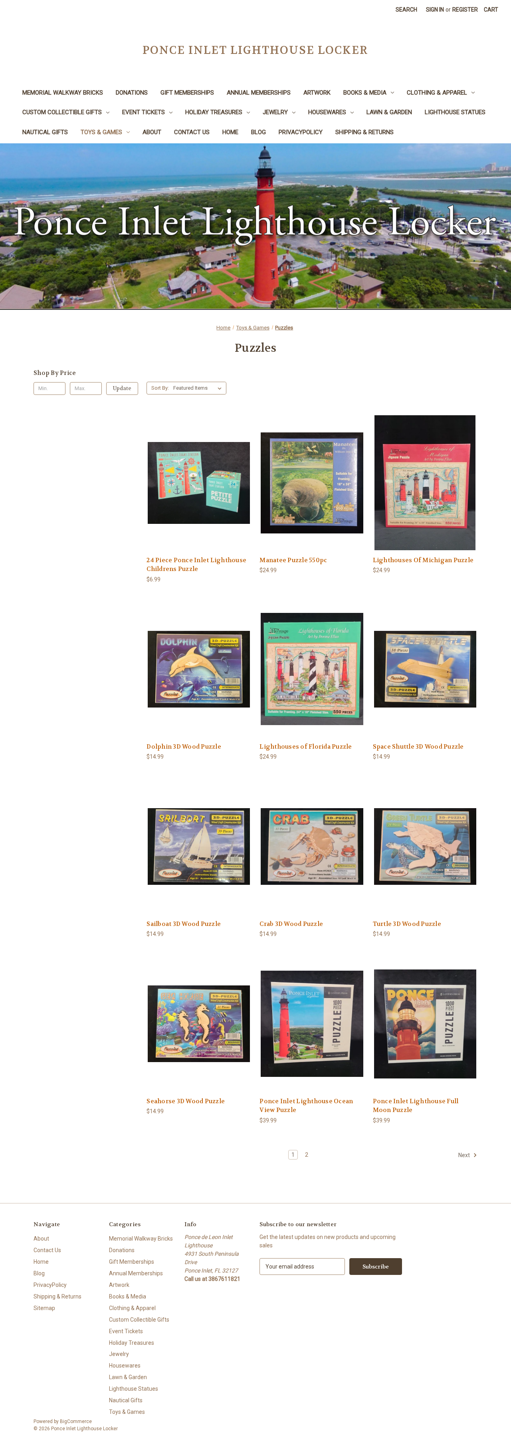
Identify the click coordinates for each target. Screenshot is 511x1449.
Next (464, 1155)
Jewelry (275, 112)
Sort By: (160, 388)
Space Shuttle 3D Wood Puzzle (418, 747)
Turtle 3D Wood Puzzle (407, 924)
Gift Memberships (187, 92)
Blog (258, 132)
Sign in (435, 9)
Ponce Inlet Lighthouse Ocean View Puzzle (306, 1105)
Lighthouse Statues (455, 112)
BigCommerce (76, 1421)
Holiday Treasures (213, 112)
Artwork (317, 92)
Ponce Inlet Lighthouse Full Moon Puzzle (416, 1105)
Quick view (198, 475)
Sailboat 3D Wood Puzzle (184, 924)
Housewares (327, 112)
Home (230, 132)
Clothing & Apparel (437, 92)
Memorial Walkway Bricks (62, 92)
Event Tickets (143, 112)
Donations (132, 92)
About (152, 132)
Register (465, 9)
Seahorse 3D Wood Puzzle (186, 1101)
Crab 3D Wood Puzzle (291, 924)
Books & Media (364, 92)
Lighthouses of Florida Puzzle (305, 747)
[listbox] (199, 388)
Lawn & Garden (389, 112)
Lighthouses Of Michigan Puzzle (423, 560)
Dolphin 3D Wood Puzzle (184, 747)
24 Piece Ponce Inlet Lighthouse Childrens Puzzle (196, 564)
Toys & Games (101, 132)
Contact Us (192, 132)
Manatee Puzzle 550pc (293, 560)
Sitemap (44, 1308)
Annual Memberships (259, 92)
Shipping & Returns (364, 132)
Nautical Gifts (45, 132)
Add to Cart (198, 489)
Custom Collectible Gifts (62, 112)
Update (122, 388)
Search (406, 9)
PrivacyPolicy (301, 132)
